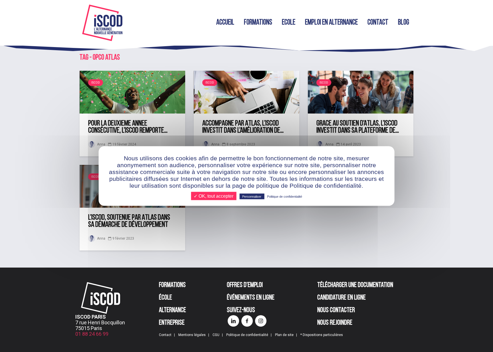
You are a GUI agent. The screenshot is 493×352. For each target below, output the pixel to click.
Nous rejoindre (334, 322)
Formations (258, 23)
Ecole (288, 23)
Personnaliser (251, 196)
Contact (377, 23)
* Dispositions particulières (321, 335)
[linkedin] (233, 321)
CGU (216, 335)
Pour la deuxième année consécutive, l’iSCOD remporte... (127, 127)
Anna (100, 144)
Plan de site (284, 335)
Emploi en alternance (331, 23)
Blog (403, 23)
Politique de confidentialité (247, 335)
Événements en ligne (250, 297)
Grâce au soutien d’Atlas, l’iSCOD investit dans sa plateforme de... (357, 127)
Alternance (172, 310)
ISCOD (95, 82)
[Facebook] (247, 321)
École (165, 297)
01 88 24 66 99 (91, 334)
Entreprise (172, 322)
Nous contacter (336, 310)
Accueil (225, 23)
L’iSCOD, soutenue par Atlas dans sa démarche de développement (129, 221)
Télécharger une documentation (355, 285)
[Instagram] (260, 321)
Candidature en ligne (341, 297)
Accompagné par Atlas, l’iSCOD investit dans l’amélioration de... (243, 127)
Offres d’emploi (245, 285)
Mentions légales (192, 335)
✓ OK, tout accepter (213, 196)
